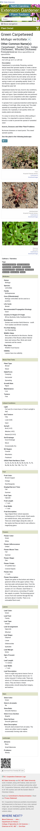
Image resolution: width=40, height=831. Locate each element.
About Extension (7, 819)
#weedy (22, 272)
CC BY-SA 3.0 (34, 252)
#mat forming (29, 269)
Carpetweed (8, 47)
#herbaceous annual (8, 269)
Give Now (22, 826)
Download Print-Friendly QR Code (13, 770)
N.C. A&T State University (26, 780)
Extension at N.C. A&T (9, 826)
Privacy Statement (10, 798)
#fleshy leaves (7, 267)
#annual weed (15, 272)
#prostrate (6, 272)
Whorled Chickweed (25, 49)
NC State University (8, 780)
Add (5, 141)
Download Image (33, 177)
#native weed (20, 269)
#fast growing (17, 267)
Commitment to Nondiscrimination (19, 796)
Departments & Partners (10, 822)
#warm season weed (23, 264)
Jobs (17, 819)
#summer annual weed (9, 264)
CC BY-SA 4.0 (34, 175)
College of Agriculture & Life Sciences (15, 824)
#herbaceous (26, 267)
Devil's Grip (23, 47)
